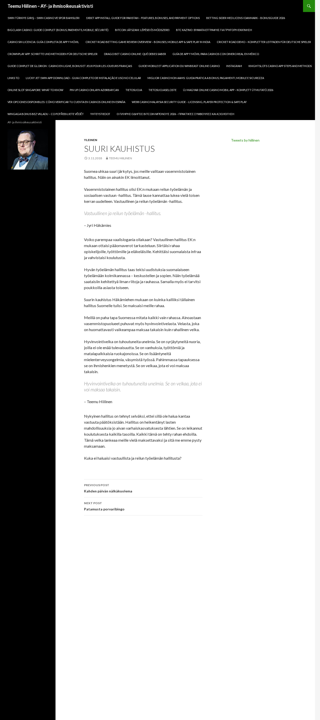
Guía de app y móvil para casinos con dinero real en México (215, 54)
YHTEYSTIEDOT (100, 114)
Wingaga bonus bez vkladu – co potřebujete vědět (46, 114)
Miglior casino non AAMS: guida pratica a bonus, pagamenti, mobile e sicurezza (206, 78)
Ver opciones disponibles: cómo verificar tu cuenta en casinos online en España (66, 102)
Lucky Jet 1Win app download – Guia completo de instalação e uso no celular (83, 78)
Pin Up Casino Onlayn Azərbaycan (94, 90)
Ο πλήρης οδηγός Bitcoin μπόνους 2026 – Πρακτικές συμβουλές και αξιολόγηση (175, 114)
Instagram (234, 66)
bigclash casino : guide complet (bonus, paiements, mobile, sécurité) (58, 30)
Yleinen (90, 140)
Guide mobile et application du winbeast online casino (179, 66)
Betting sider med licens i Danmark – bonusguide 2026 (245, 18)
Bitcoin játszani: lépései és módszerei (142, 30)
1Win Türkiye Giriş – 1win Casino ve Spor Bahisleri (44, 18)
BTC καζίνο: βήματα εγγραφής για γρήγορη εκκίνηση (214, 30)
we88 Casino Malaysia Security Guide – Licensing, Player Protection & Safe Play (189, 102)
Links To (13, 78)
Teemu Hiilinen (120, 158)
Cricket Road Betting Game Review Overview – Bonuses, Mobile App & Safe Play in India (148, 42)
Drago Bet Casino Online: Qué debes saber (135, 54)
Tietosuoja (134, 90)
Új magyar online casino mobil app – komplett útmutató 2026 (228, 90)
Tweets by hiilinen (245, 140)
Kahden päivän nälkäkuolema (108, 488)
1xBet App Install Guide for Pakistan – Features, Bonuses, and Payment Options (143, 18)
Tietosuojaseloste (162, 90)
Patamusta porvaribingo (104, 506)
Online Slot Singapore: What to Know (35, 90)
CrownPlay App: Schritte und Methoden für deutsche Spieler (53, 54)
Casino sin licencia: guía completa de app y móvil (43, 42)
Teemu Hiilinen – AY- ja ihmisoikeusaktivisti (50, 6)
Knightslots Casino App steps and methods (280, 66)
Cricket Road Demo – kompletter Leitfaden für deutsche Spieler (264, 42)
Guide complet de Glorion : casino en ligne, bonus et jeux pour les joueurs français (70, 66)
